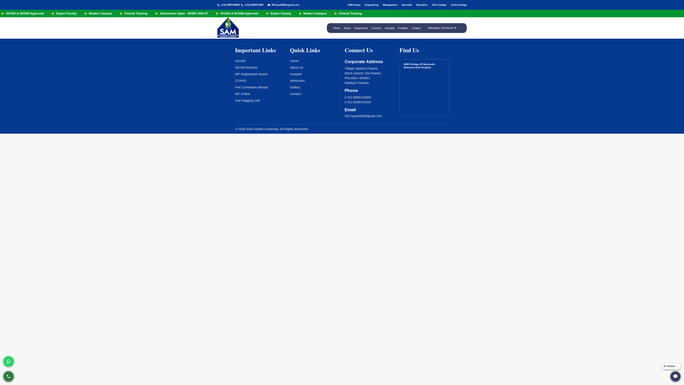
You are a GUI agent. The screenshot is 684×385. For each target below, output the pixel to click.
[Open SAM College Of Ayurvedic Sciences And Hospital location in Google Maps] (424, 86)
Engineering (372, 5)
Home (336, 28)
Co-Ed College (459, 5)
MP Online (242, 94)
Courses (376, 28)
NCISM (240, 61)
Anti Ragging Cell (247, 100)
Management (390, 5)
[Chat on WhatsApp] (9, 361)
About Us (296, 67)
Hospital (389, 28)
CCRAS (240, 81)
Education (422, 5)
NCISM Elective (246, 67)
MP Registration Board (251, 74)
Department (361, 28)
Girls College (439, 5)
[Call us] (9, 376)
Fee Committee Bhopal (251, 87)
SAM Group (354, 5)
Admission (297, 81)
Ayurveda (406, 5)
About (347, 28)
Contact (416, 28)
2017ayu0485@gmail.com (285, 5)
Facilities (403, 28)
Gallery (295, 87)
